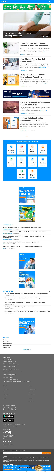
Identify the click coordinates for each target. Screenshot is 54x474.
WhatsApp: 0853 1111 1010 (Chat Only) (11, 379)
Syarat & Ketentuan (32, 388)
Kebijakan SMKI (31, 395)
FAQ (4, 391)
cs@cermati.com (11, 366)
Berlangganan (46, 453)
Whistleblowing (31, 398)
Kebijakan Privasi (31, 391)
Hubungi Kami (6, 395)
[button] (5, 24)
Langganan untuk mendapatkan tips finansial (14, 450)
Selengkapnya (26, 349)
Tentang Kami (6, 388)
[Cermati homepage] (8, 464)
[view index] (49, 225)
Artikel (4, 398)
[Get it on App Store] (27, 420)
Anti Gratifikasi (31, 401)
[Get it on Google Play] (27, 416)
